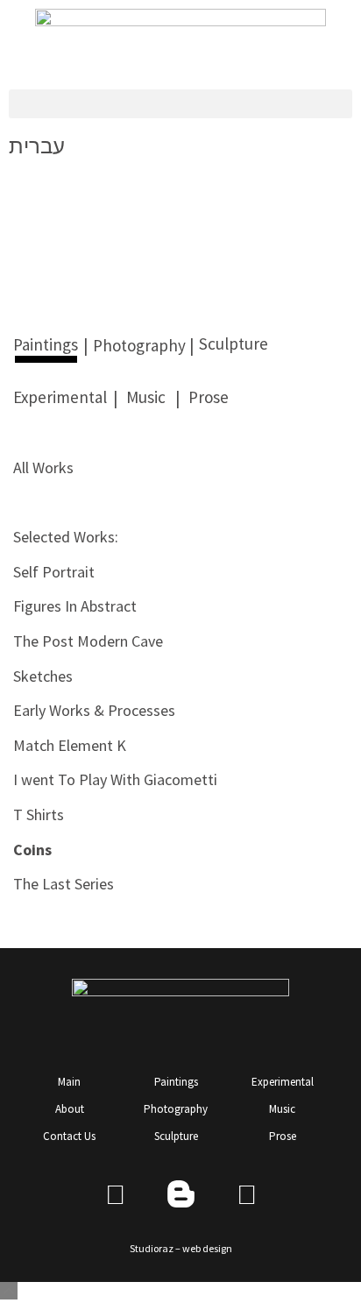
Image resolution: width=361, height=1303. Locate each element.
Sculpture (233, 343)
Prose (208, 396)
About (69, 1108)
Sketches (43, 676)
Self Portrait (54, 572)
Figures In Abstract (75, 606)
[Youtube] (246, 1193)
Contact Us (69, 1136)
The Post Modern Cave (88, 641)
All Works (43, 467)
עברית (37, 145)
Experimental (60, 396)
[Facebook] (115, 1193)
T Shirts (38, 814)
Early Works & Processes (94, 710)
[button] (180, 103)
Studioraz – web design (181, 1248)
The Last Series (63, 884)
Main (69, 1081)
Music (146, 396)
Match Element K (69, 745)
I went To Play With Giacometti (115, 779)
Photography (139, 345)
